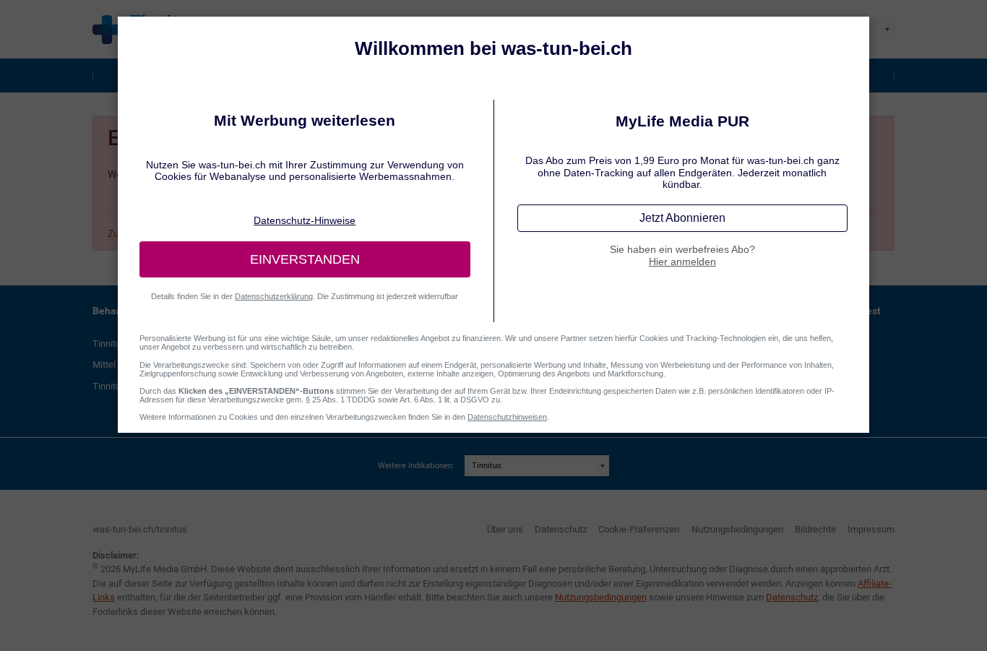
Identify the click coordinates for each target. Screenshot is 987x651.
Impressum (871, 529)
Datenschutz (561, 529)
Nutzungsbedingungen (737, 529)
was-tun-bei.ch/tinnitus (139, 529)
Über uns (505, 529)
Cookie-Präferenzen (638, 529)
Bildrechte (815, 529)
